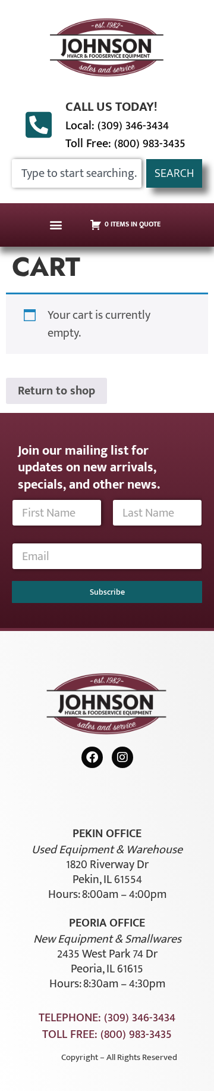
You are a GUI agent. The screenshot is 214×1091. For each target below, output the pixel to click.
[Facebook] (92, 757)
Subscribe (107, 592)
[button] (56, 225)
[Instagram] (122, 757)
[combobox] (76, 173)
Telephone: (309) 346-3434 (107, 1018)
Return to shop (56, 391)
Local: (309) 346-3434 (117, 126)
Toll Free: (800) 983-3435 (125, 143)
